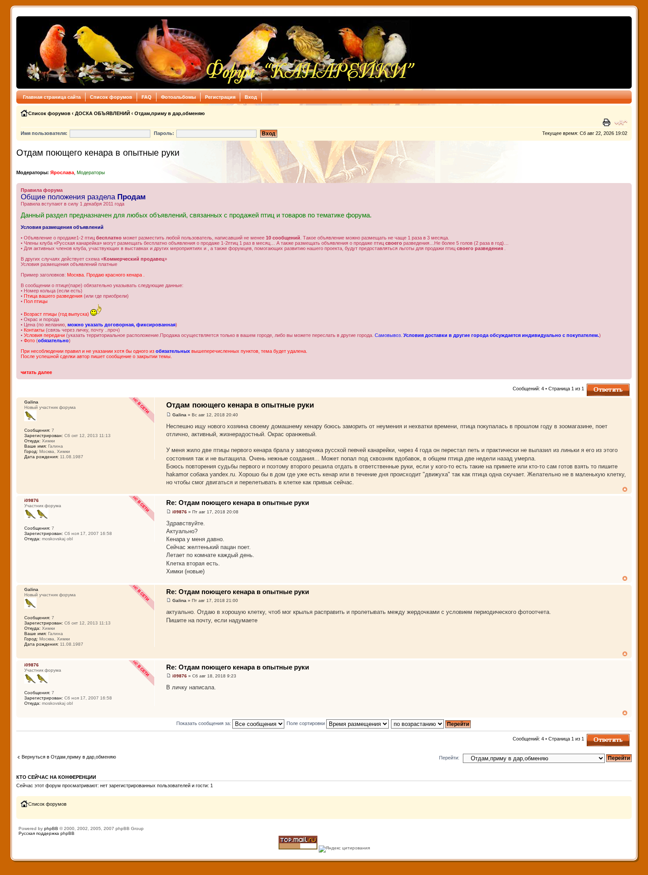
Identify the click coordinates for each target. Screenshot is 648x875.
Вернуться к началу (624, 489)
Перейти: (449, 757)
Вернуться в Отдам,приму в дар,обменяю (69, 756)
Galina (179, 414)
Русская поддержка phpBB (46, 833)
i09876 (179, 511)
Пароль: (164, 133)
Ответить (597, 386)
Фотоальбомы (178, 97)
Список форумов (111, 97)
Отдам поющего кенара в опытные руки (97, 152)
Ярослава (62, 172)
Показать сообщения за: (204, 723)
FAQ (147, 97)
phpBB (51, 828)
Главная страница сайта (52, 97)
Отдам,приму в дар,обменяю (169, 113)
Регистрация (220, 97)
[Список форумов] (218, 52)
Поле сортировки (306, 723)
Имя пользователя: (44, 133)
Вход (251, 97)
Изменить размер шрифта (620, 123)
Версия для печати (607, 123)
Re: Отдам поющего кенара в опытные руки (237, 502)
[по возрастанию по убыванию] (431, 723)
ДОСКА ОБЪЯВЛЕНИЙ (102, 113)
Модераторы (91, 172)
